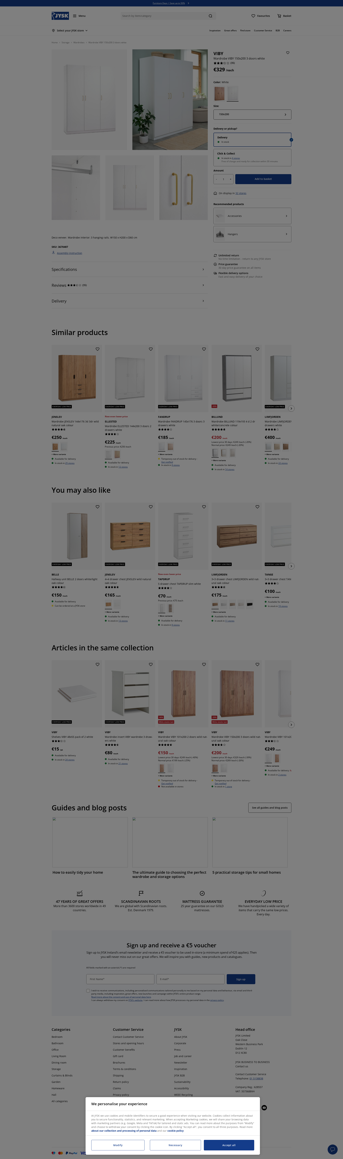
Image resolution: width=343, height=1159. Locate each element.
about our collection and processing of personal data (123, 1130)
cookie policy (175, 1130)
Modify (118, 1145)
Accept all (228, 1145)
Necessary (175, 1145)
